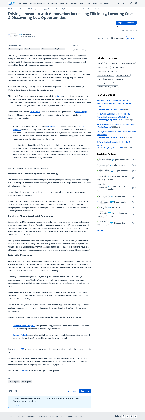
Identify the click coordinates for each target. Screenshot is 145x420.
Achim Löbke (35, 112)
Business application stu (105, 83)
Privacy (10, 416)
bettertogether (26, 382)
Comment (17, 405)
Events (82, 3)
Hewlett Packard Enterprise (24, 326)
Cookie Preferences (75, 416)
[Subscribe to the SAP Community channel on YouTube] (131, 416)
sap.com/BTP (18, 349)
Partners (74, 3)
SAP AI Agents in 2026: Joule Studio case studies (116, 124)
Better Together (14, 382)
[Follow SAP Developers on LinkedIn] (136, 416)
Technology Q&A (105, 127)
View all (100, 230)
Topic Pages (104, 3)
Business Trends (79, 49)
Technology (42, 9)
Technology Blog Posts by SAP (57, 9)
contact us (23, 371)
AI (116, 71)
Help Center (92, 3)
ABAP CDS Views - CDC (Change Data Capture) (119, 63)
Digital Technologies (15, 49)
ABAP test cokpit (118, 67)
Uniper (59, 96)
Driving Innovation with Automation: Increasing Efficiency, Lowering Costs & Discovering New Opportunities (71, 16)
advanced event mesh (105, 71)
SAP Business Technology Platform (53, 49)
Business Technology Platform (107, 87)
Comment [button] (85, 391)
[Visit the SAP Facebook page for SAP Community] (123, 416)
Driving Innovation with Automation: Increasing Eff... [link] (84, 9)
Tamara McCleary (52, 126)
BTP (99, 79)
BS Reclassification (122, 75)
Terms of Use (20, 416)
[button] (128, 38)
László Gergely (81, 112)
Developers (64, 3)
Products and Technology (39, 3)
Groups (54, 3)
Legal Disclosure (42, 416)
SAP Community (13, 9)
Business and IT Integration (113, 79)
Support (63, 416)
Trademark (54, 416)
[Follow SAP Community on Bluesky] (127, 416)
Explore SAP (123, 3)
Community (22, 3)
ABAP (99, 63)
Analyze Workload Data (105, 75)
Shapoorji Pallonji (20, 335)
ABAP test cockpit (103, 67)
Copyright (30, 416)
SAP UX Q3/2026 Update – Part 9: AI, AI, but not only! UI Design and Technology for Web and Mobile (116, 103)
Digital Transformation (32, 49)
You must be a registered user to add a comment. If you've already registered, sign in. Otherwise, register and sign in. (46, 399)
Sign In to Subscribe (126, 23)
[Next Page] (118, 89)
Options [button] (117, 27)
